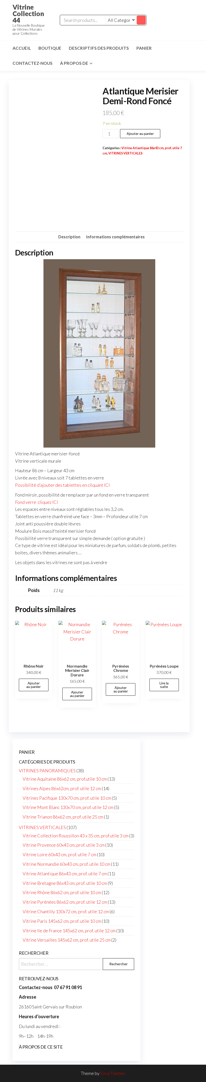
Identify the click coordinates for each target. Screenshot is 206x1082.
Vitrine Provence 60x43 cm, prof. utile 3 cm (64, 845)
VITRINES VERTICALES (125, 153)
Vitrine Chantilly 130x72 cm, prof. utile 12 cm (66, 911)
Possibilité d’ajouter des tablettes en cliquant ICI (62, 485)
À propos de (74, 63)
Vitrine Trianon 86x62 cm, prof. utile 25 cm (63, 817)
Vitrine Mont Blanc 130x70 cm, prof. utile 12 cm (68, 807)
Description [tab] (69, 236)
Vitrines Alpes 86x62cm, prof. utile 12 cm (62, 788)
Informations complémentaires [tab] (115, 236)
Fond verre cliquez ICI (36, 502)
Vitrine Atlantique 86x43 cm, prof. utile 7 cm (65, 873)
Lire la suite (164, 685)
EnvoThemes (112, 1073)
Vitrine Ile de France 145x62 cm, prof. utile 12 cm (69, 930)
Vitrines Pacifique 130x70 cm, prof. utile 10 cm (67, 798)
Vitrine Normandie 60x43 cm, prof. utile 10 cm (66, 864)
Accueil (22, 48)
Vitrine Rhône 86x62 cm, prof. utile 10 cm (62, 892)
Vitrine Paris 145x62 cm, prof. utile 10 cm (62, 921)
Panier (144, 48)
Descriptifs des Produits (99, 48)
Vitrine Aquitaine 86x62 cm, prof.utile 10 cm (65, 779)
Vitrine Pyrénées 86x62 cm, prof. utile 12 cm (65, 902)
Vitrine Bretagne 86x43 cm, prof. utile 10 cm (65, 883)
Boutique (49, 48)
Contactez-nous (33, 63)
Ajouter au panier (140, 133)
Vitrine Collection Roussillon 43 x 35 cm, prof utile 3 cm (75, 835)
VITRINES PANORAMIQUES (47, 770)
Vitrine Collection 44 (28, 13)
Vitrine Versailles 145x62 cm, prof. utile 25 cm (67, 940)
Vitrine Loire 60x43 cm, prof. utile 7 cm (59, 854)
